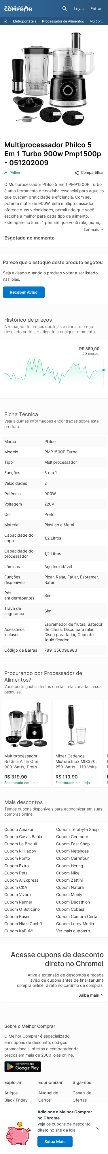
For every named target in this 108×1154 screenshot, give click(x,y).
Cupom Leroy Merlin (75, 923)
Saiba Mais (55, 1141)
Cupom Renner (18, 902)
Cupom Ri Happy (20, 850)
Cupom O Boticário (22, 909)
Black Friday (16, 1100)
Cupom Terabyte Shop (77, 829)
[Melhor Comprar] (31, 8)
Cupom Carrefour (72, 858)
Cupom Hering (69, 865)
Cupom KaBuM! (18, 930)
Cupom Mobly (69, 894)
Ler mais (91, 229)
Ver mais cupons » (73, 930)
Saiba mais (88, 995)
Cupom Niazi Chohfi (23, 923)
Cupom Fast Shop (73, 843)
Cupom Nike (67, 872)
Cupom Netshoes (72, 850)
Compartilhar (92, 172)
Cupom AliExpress (21, 880)
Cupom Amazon (19, 829)
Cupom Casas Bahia (23, 836)
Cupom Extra (16, 865)
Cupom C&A (15, 887)
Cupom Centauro (72, 836)
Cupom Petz (16, 872)
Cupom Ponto (17, 858)
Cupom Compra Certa (76, 916)
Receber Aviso (24, 292)
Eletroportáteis (24, 21)
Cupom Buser (17, 916)
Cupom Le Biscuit (20, 843)
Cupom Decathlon (73, 902)
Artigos (11, 1092)
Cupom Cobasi (70, 909)
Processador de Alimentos (63, 21)
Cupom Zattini (69, 880)
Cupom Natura (70, 887)
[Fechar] (99, 1128)
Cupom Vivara (17, 894)
